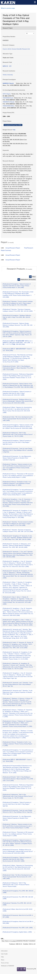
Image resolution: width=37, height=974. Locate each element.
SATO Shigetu (7, 94)
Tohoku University (8, 74)
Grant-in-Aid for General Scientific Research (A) (16, 49)
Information (4, 951)
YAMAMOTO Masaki (8, 102)
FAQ (2, 957)
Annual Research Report (12, 248)
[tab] (19, 268)
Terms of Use (5, 963)
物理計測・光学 (7, 66)
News (2, 960)
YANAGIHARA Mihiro (8, 106)
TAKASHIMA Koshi (8, 98)
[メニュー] (35, 2)
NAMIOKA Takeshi (8, 83)
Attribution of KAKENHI (7, 965)
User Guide (4, 954)
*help (14, 129)
